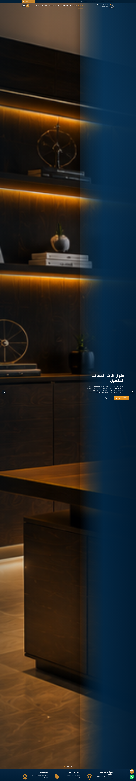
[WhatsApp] (132, 777)
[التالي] (3, 392)
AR (27, 5)
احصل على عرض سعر (28, 1)
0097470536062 (110, 1)
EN (24, 5)
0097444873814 (92, 1)
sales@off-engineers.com (81, 1)
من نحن (105, 398)
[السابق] (132, 392)
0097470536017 (101, 1)
